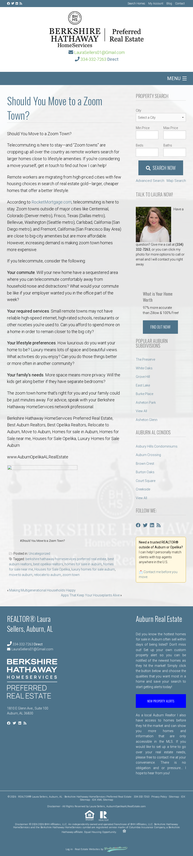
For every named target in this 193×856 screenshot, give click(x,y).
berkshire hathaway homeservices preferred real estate (65, 559)
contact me (165, 757)
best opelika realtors (48, 564)
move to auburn (20, 575)
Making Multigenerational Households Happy (42, 590)
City (138, 110)
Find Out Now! (160, 327)
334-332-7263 (93, 59)
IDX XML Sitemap (102, 799)
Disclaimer (53, 806)
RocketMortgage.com (52, 202)
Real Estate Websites (87, 849)
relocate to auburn (47, 575)
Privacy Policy (159, 796)
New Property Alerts (160, 700)
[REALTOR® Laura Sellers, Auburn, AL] (96, 27)
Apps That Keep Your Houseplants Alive (90, 595)
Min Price (142, 128)
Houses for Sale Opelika (52, 569)
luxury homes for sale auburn (93, 569)
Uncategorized (39, 553)
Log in (69, 849)
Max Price (170, 128)
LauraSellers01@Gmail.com (99, 52)
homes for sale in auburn (83, 564)
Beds (139, 145)
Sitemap (174, 796)
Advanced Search (150, 181)
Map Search (176, 181)
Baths (167, 145)
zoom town (71, 575)
